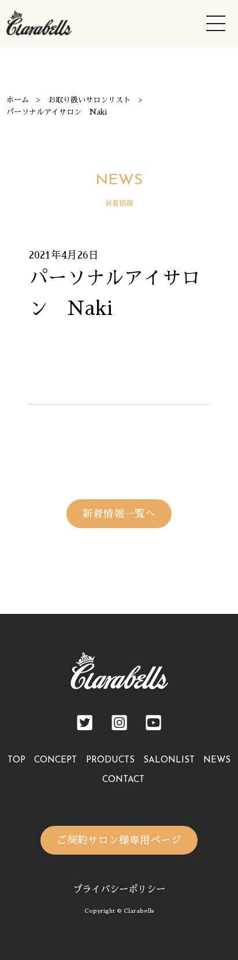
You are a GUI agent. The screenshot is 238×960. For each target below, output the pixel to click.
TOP (16, 760)
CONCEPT (55, 760)
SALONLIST (169, 760)
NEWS (216, 760)
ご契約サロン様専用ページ (119, 840)
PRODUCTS (110, 760)
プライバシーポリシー (119, 889)
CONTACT (123, 780)
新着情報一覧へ (119, 514)
